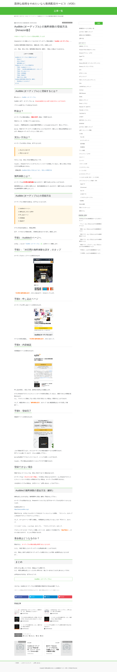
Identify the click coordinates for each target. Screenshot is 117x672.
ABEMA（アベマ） (84, 46)
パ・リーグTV (82, 170)
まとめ (17, 83)
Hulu (80, 83)
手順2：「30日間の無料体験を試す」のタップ (29, 69)
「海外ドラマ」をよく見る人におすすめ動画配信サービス (90, 235)
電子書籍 (82, 143)
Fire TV (82, 190)
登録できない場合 (22, 77)
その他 (81, 133)
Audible (26, 635)
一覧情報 (81, 200)
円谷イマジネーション (84, 207)
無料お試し (32, 635)
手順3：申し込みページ (23, 71)
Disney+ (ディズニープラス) (86, 66)
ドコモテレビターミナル (86, 197)
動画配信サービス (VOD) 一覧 (86, 28)
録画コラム (82, 211)
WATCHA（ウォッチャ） (85, 120)
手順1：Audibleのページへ (24, 67)
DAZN (80, 59)
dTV (80, 69)
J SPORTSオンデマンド (85, 86)
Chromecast (83, 187)
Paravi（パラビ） (83, 103)
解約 (42, 635)
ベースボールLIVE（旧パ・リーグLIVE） (89, 177)
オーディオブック (67, 22)
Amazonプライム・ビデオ (85, 53)
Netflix (80, 96)
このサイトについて (26, 663)
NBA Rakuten (82, 93)
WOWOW (81, 123)
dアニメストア (83, 76)
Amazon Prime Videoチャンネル (87, 49)
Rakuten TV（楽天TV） (85, 106)
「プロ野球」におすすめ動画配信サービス (89, 253)
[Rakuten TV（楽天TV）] (66, 644)
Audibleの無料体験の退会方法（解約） (25, 79)
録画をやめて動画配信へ (85, 35)
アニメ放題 (82, 150)
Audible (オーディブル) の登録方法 (24, 65)
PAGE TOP (113, 650)
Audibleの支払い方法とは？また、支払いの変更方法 (37, 170)
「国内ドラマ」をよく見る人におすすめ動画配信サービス (90, 240)
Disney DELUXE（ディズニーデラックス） (90, 63)
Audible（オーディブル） (29, 97)
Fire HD (82, 137)
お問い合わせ (37, 663)
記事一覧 (81, 38)
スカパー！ (82, 157)
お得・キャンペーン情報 (85, 130)
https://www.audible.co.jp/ (21, 509)
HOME (17, 663)
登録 (38, 635)
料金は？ (19, 59)
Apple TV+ (81, 56)
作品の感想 (82, 204)
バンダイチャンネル (84, 167)
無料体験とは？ (21, 63)
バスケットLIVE (83, 163)
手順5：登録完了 (21, 75)
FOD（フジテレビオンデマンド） (87, 79)
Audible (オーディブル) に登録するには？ (26, 57)
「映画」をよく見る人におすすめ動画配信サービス (90, 230)
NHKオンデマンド (83, 100)
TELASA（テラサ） (84, 110)
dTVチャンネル (83, 73)
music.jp (81, 90)
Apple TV (82, 184)
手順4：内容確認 (21, 73)
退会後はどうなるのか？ (23, 81)
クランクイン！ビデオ (84, 153)
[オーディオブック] (20, 644)
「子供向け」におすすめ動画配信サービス (89, 250)
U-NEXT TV (83, 194)
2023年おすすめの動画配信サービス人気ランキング (90, 219)
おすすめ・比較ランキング (86, 31)
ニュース (81, 160)
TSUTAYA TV (82, 113)
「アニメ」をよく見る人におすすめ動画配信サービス (90, 224)
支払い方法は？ (21, 61)
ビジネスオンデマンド (84, 174)
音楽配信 (82, 147)
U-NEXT (81, 116)
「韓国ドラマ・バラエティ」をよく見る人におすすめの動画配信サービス (90, 245)
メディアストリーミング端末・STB (88, 180)
